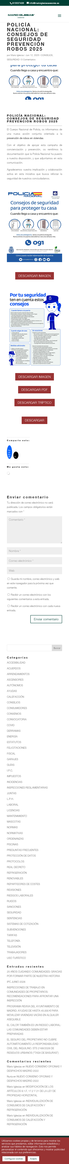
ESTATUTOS (14, 742)
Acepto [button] (33, 1158)
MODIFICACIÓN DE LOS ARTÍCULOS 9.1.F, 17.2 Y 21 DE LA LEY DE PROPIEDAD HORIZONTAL (31, 1091)
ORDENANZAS (15, 838)
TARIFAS (12, 935)
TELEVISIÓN (14, 946)
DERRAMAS (14, 730)
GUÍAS (10, 764)
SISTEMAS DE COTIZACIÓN (22, 923)
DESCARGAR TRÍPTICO (35, 402)
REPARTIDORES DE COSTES (23, 884)
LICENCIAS (13, 810)
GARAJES (12, 759)
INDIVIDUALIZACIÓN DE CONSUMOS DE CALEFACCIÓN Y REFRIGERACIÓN (30, 1105)
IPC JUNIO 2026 (16, 981)
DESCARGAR (34, 420)
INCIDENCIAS (14, 781)
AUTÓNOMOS (15, 685)
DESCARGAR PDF (34, 389)
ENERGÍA (12, 736)
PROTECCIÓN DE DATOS (21, 855)
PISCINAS (12, 844)
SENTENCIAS (14, 918)
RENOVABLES (15, 878)
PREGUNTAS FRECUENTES (22, 850)
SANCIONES (14, 906)
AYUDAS (12, 690)
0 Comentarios (28, 59)
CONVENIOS (14, 713)
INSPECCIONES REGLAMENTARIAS (27, 787)
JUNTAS (11, 793)
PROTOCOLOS (15, 861)
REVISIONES (14, 889)
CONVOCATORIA (16, 719)
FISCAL (11, 753)
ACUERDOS (14, 668)
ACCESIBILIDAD (16, 662)
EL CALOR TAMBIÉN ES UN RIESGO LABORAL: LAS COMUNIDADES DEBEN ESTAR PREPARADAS (34, 1029)
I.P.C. (10, 770)
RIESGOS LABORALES (20, 895)
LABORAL (12, 804)
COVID (10, 725)
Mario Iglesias (17, 55)
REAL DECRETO (16, 867)
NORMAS (12, 827)
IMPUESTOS (14, 776)
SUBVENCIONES (16, 929)
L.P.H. (10, 798)
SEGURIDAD (13, 59)
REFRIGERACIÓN (17, 872)
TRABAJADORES (16, 952)
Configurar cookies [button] (14, 1158)
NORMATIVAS (15, 833)
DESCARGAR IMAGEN (34, 276)
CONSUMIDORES (17, 708)
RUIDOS (11, 901)
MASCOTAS (14, 821)
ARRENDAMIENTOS (18, 674)
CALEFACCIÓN (15, 696)
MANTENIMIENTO (17, 815)
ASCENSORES (15, 679)
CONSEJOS (47, 55)
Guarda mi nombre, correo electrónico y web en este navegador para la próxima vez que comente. (33, 583)
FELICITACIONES (16, 747)
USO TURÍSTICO (16, 957)
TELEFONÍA (13, 940)
